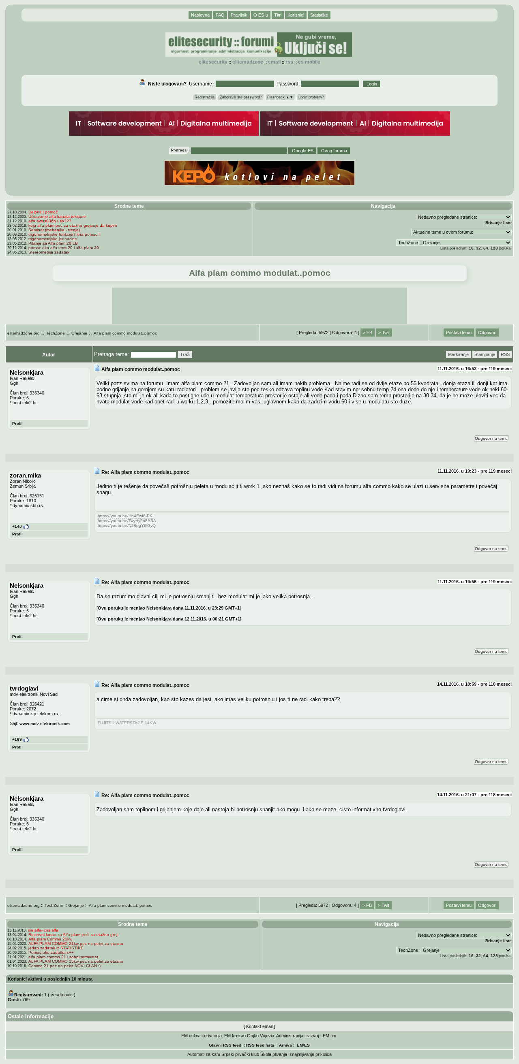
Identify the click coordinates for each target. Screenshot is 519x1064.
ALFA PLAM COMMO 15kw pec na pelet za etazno (75, 961)
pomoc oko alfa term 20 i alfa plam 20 (63, 247)
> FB (367, 332)
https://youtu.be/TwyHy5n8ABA (127, 520)
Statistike (319, 15)
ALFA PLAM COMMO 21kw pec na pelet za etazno (75, 943)
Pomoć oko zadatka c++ (51, 952)
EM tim (329, 1035)
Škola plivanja (273, 1054)
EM (300, 1045)
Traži (185, 354)
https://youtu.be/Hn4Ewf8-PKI (126, 516)
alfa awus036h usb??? (49, 221)
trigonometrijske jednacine (52, 239)
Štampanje (484, 354)
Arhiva (285, 1045)
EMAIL (274, 62)
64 (485, 248)
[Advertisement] (259, 306)
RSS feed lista (260, 1045)
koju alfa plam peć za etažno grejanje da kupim (72, 225)
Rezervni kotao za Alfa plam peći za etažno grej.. (74, 934)
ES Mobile (309, 62)
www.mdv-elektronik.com (44, 723)
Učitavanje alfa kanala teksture (57, 216)
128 (494, 248)
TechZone (55, 333)
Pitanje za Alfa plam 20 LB (53, 243)
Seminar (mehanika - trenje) (54, 230)
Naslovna (200, 15)
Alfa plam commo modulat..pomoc (125, 333)
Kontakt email (259, 1026)
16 (471, 248)
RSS (289, 62)
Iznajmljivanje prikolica (310, 1054)
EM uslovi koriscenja (201, 1035)
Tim (277, 15)
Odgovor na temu (491, 438)
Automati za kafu (203, 1054)
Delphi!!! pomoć (43, 212)
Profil (17, 423)
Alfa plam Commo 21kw (50, 939)
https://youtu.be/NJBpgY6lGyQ (127, 525)
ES (307, 1045)
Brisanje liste (498, 222)
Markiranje (458, 354)
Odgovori (487, 332)
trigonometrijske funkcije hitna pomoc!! (64, 234)
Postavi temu (459, 332)
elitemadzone (247, 62)
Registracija (204, 97)
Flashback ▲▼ (280, 97)
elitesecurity (213, 62)
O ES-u (260, 15)
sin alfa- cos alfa (43, 930)
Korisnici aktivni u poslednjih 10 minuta (50, 979)
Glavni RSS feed (225, 1045)
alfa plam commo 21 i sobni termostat (63, 957)
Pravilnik (239, 15)
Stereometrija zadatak (48, 252)
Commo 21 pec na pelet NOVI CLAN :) (64, 966)
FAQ (220, 15)
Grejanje (79, 333)
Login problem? (311, 97)
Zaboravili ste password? (241, 97)
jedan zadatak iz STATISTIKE (56, 948)
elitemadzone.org (23, 333)
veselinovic (62, 994)
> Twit (384, 332)
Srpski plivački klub (240, 1054)
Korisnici (295, 15)
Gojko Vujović (260, 1035)
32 (478, 248)
